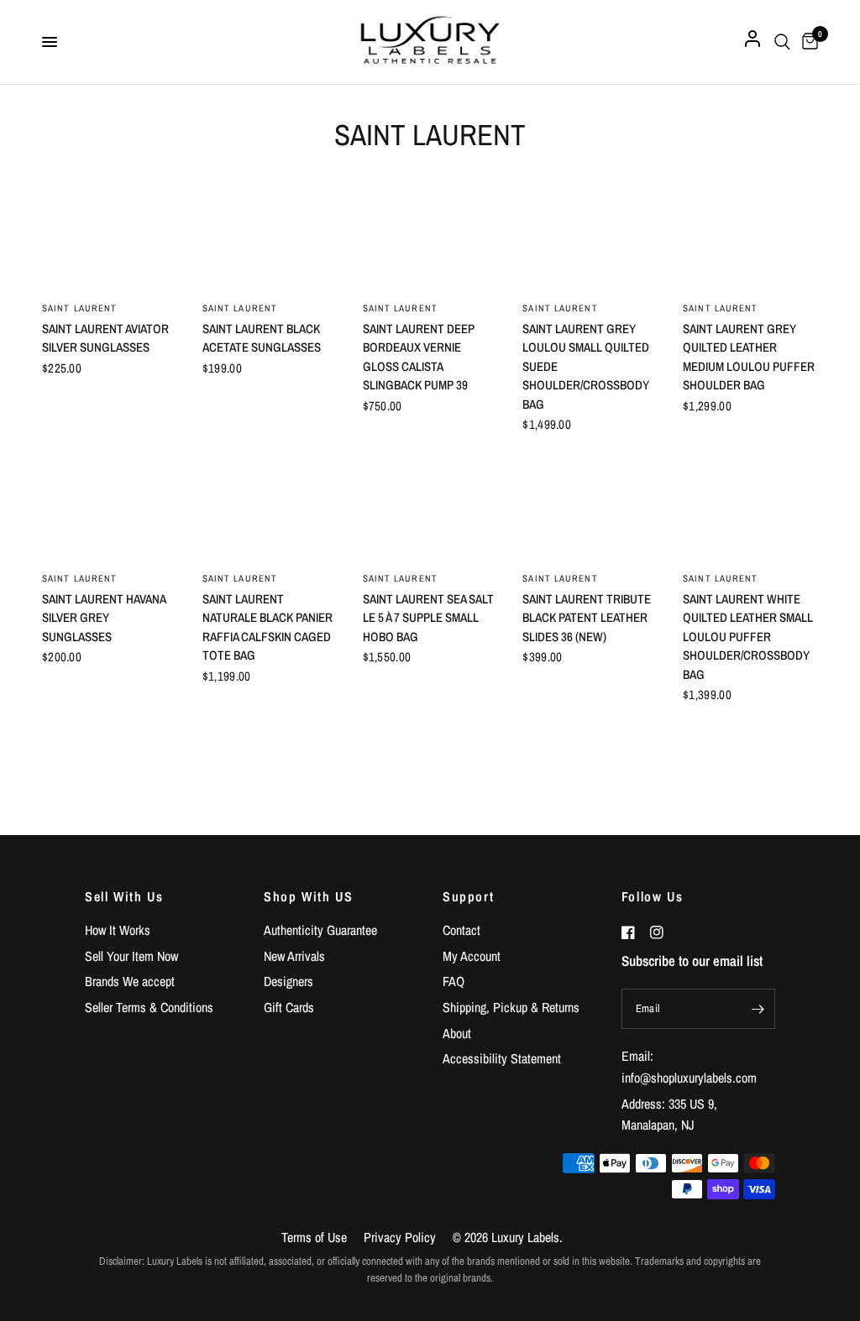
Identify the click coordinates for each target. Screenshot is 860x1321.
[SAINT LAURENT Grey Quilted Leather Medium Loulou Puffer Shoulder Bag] (750, 236)
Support (468, 896)
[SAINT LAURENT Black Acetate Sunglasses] (270, 236)
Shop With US (308, 896)
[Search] (782, 42)
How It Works (117, 930)
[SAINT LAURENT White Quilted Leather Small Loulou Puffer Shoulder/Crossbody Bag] (750, 506)
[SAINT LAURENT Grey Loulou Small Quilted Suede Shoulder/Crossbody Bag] (590, 236)
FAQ (453, 981)
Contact (461, 930)
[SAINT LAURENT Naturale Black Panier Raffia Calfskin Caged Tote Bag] (270, 506)
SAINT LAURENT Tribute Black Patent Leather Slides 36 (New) (586, 617)
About (457, 1033)
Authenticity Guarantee (320, 930)
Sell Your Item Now (131, 956)
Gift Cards (289, 1007)
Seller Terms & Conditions (149, 1007)
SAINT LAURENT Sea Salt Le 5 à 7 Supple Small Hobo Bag (428, 617)
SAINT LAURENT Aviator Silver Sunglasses (105, 338)
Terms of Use (314, 1237)
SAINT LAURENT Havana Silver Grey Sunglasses (103, 617)
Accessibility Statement (502, 1058)
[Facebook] (634, 932)
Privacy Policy (400, 1237)
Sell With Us (124, 896)
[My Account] (752, 42)
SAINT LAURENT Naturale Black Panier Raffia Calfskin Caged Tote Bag (267, 627)
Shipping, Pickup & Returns (511, 1007)
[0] (807, 42)
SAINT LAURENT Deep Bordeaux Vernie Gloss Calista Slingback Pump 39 (419, 357)
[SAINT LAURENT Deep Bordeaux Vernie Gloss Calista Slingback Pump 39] (430, 236)
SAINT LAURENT (79, 308)
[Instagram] (662, 932)
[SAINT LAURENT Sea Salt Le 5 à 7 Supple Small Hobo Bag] (430, 506)
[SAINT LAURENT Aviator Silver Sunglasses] (109, 236)
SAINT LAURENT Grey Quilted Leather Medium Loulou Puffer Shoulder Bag (749, 357)
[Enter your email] (758, 1009)
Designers (288, 981)
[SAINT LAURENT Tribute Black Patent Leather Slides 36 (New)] (590, 506)
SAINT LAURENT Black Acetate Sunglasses (261, 338)
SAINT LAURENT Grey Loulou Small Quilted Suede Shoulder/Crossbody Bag (585, 366)
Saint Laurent (400, 308)
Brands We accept (130, 981)
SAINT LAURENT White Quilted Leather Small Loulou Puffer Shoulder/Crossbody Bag (748, 636)
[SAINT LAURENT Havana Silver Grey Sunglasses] (109, 506)
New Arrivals (294, 956)
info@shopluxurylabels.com (689, 1077)
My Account (472, 956)
